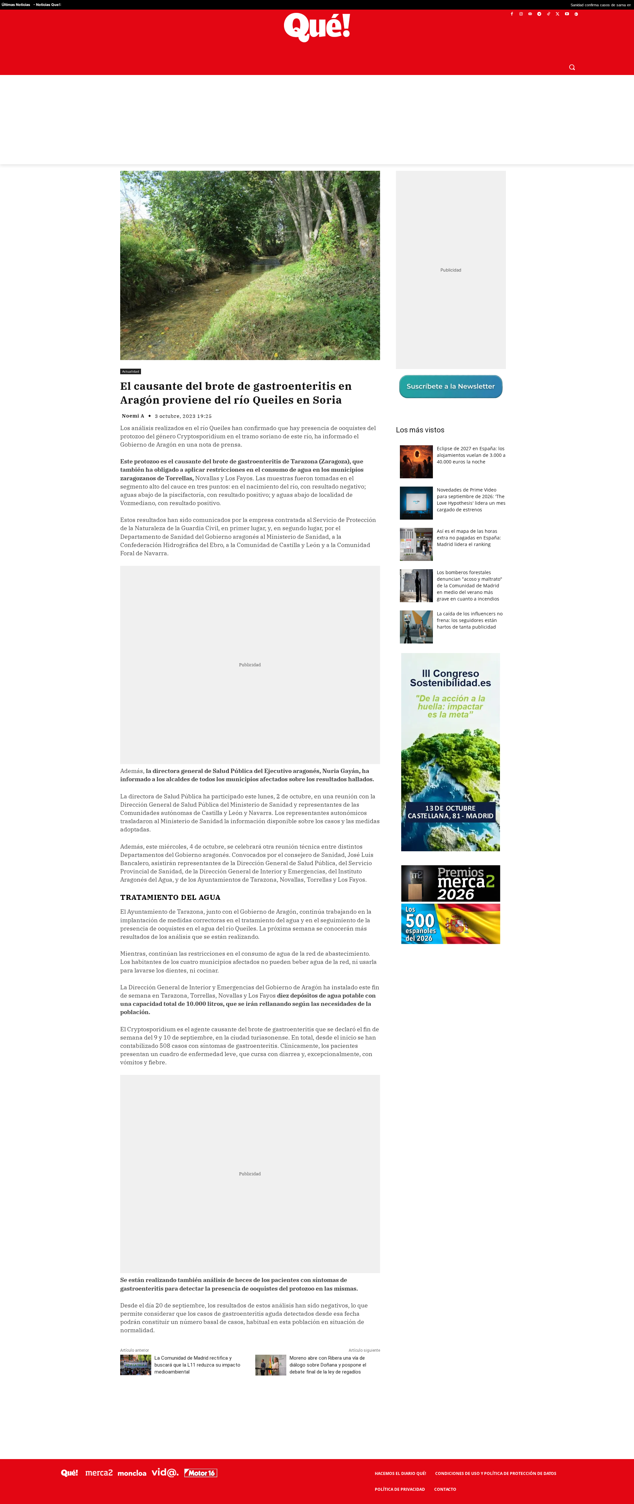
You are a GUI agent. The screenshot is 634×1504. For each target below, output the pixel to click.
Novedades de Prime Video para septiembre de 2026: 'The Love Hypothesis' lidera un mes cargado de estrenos (471, 500)
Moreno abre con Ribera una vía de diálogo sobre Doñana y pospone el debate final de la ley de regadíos (328, 1365)
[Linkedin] (250, 1401)
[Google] (576, 14)
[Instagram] (521, 14)
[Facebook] (512, 14)
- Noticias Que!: (47, 4)
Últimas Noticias (16, 4)
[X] (558, 14)
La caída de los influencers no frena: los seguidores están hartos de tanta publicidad (470, 620)
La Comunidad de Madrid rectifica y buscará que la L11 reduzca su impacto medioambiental (197, 1365)
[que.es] (317, 27)
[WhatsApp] (219, 1401)
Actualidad (130, 371)
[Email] (265, 1401)
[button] (572, 67)
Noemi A (133, 415)
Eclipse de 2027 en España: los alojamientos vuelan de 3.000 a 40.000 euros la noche (471, 455)
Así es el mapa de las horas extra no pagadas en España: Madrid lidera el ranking (469, 537)
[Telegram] (539, 14)
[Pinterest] (204, 1401)
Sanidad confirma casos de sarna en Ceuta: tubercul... (536, 5)
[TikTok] (548, 14)
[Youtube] (567, 14)
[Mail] (530, 14)
